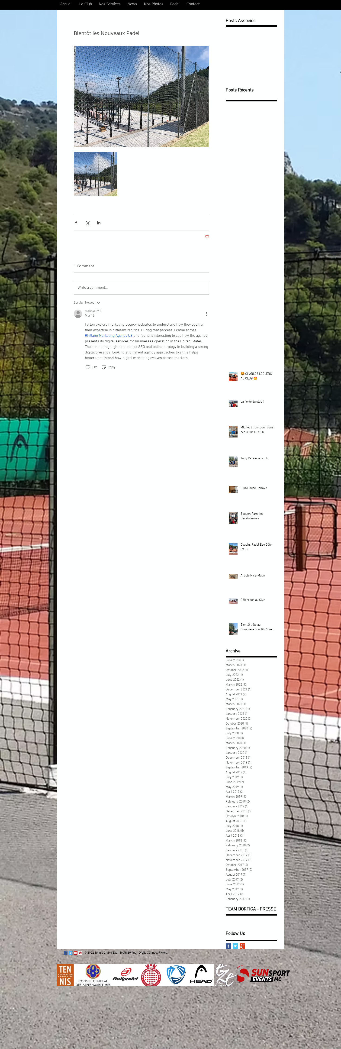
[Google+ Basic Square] (242, 946)
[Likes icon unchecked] (88, 367)
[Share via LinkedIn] (99, 222)
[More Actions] (206, 314)
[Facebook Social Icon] (66, 953)
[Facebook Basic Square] (228, 946)
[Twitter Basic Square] (235, 946)
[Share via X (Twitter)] (87, 222)
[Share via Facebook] (76, 222)
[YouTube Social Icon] (75, 953)
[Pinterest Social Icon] (80, 953)
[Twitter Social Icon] (70, 953)
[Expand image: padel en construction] (95, 174)
